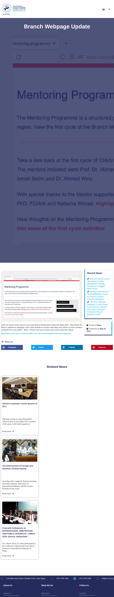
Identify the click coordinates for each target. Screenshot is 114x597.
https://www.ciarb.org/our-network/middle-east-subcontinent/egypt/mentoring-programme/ (36, 333)
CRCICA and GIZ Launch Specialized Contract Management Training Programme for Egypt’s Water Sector (98, 284)
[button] (103, 9)
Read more (7, 431)
